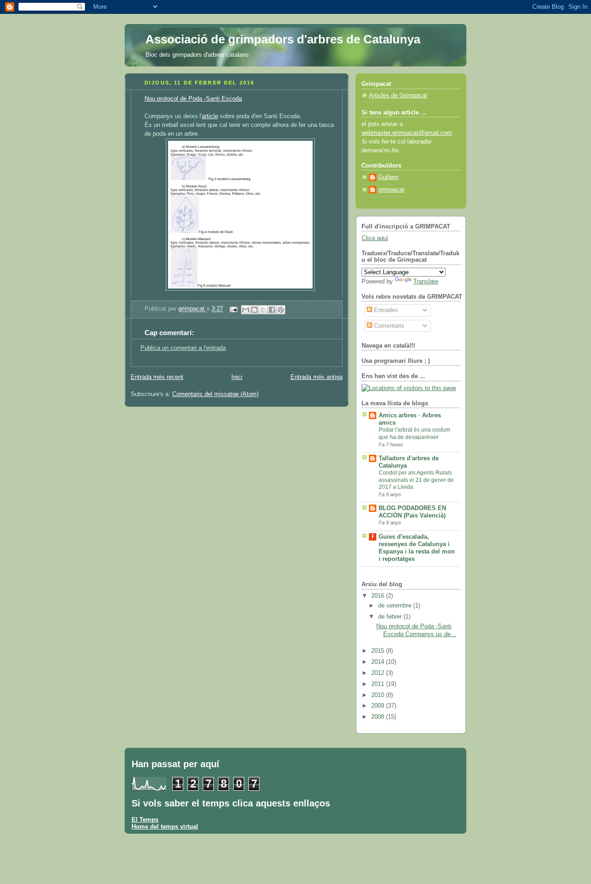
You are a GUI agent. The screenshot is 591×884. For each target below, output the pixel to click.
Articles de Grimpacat (398, 95)
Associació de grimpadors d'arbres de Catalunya (282, 39)
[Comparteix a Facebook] (272, 309)
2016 (378, 596)
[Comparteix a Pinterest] (280, 309)
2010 (378, 695)
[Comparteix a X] (263, 309)
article (210, 116)
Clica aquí (375, 238)
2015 (378, 651)
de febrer (391, 616)
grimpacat (192, 309)
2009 (378, 706)
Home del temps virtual (165, 826)
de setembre (395, 605)
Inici (236, 377)
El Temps (145, 819)
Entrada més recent (157, 377)
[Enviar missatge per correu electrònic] (233, 309)
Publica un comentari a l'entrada (183, 348)
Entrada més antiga (316, 377)
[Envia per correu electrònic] (245, 309)
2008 (378, 717)
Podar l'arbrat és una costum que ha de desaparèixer (414, 433)
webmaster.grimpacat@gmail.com (407, 133)
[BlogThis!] (254, 309)
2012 (378, 673)
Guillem (388, 177)
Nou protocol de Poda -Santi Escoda (193, 99)
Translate (425, 281)
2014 (378, 662)
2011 (378, 684)
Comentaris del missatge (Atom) (215, 394)
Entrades (385, 310)
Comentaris (388, 326)
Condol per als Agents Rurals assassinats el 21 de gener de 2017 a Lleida (416, 479)
